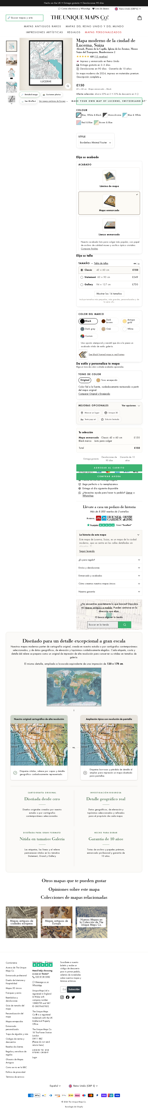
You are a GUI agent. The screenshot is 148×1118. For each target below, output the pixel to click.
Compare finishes (89, 249)
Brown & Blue (105, 122)
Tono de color (89, 374)
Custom (88, 336)
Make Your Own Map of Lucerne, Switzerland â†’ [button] (109, 101)
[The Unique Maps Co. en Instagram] (62, 997)
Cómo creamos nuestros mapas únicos (97, 583)
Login (34, 1057)
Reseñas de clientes (14, 1047)
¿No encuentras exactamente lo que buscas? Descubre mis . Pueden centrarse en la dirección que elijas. (109, 608)
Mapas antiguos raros (42, 26)
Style (82, 137)
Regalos (74, 32)
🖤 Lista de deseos (100, 9)
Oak (108, 329)
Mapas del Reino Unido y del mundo (95, 26)
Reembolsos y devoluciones (12, 999)
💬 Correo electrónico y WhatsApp (74, 9)
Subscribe (74, 989)
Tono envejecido (109, 380)
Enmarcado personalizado (12, 1027)
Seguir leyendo (87, 551)
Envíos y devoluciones (89, 568)
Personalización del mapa (14, 1015)
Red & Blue (87, 122)
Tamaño (108, 263)
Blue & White (134, 115)
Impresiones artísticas (44, 32)
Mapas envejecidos (14, 1021)
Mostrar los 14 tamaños (109, 294)
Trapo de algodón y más (17, 1034)
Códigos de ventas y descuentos (15, 1040)
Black (88, 321)
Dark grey (90, 329)
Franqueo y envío (13, 993)
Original (84, 380)
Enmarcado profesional (16, 976)
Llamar (129, 493)
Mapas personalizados (103, 32)
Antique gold (131, 321)
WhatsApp (88, 496)
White (130, 329)
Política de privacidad (15, 1072)
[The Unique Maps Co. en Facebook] (67, 997)
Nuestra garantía (87, 592)
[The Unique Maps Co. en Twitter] (73, 997)
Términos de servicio (15, 1077)
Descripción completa (88, 77)
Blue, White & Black (91, 115)
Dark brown (109, 321)
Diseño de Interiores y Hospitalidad (15, 981)
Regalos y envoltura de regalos (16, 1053)
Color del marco (91, 314)
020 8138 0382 (42, 977)
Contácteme (11, 963)
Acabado (85, 164)
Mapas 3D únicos (14, 988)
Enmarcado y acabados (90, 576)
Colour (81, 110)
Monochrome (114, 115)
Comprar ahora (109, 476)
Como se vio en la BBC (16, 1067)
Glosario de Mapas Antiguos (14, 1061)
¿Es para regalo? (87, 560)
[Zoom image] (68, 86)
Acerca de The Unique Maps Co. (16, 969)
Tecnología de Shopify (74, 1107)
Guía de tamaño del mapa (15, 1007)
